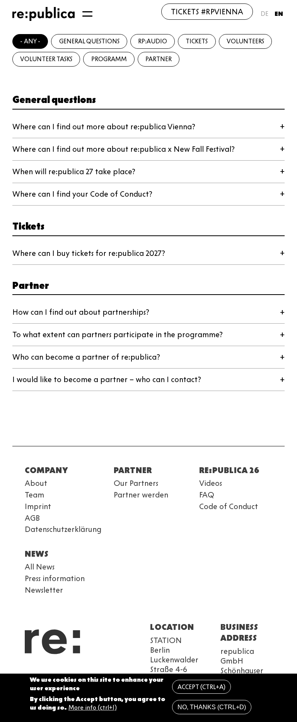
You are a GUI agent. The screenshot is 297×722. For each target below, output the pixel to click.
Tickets (197, 41)
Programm (109, 59)
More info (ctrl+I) (92, 707)
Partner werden (141, 494)
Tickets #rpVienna (207, 11)
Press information (55, 578)
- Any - (30, 41)
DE (264, 13)
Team (34, 494)
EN (279, 13)
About (36, 483)
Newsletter (44, 590)
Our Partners (136, 483)
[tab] (148, 127)
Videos (210, 483)
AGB (32, 518)
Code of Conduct (228, 506)
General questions (89, 41)
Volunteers (245, 41)
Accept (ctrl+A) (201, 687)
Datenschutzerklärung (63, 529)
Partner (158, 59)
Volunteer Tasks (46, 59)
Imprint (38, 506)
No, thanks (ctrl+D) (212, 707)
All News (40, 566)
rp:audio (152, 41)
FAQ (206, 494)
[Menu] (87, 14)
